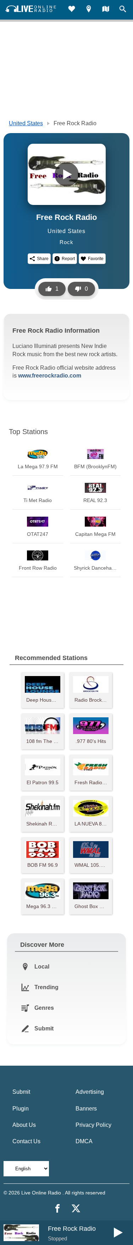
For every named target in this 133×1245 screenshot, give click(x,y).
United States (26, 123)
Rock (66, 242)
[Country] (105, 10)
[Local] (88, 10)
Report (68, 258)
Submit (21, 1092)
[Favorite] (71, 10)
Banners (86, 1109)
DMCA (84, 1141)
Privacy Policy (93, 1125)
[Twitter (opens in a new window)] (75, 1208)
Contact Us (26, 1141)
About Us (24, 1125)
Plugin (20, 1109)
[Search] (122, 10)
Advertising (90, 1092)
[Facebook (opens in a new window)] (57, 1208)
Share (43, 258)
